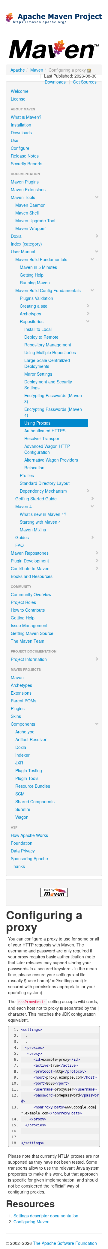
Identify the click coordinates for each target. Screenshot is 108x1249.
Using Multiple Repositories (50, 352)
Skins (16, 716)
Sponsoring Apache (29, 858)
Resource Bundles (32, 786)
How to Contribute (28, 610)
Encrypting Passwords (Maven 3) (53, 398)
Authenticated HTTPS (44, 431)
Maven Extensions (28, 189)
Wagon (21, 817)
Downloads (55, 82)
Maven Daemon (30, 205)
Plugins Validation (36, 298)
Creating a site (33, 306)
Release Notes (25, 156)
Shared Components (35, 801)
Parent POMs (23, 701)
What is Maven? (26, 117)
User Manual (23, 252)
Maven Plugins (25, 182)
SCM (20, 794)
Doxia (16, 236)
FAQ (19, 545)
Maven (36, 70)
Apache (17, 70)
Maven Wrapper (30, 228)
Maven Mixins (33, 530)
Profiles (27, 475)
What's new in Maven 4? (43, 514)
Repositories (32, 321)
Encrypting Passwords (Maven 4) (53, 412)
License (18, 99)
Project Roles (23, 602)
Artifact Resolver (30, 739)
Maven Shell (27, 213)
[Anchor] (59, 1203)
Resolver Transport (42, 438)
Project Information (29, 659)
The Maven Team (27, 641)
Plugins (18, 708)
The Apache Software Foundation (65, 1243)
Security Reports (26, 163)
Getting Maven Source (32, 633)
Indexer (22, 755)
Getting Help (32, 275)
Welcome (19, 91)
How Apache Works (29, 835)
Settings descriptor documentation (46, 1216)
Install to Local (38, 329)
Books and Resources (31, 576)
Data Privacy (23, 851)
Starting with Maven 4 (40, 522)
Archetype (24, 732)
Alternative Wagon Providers (51, 460)
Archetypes (30, 314)
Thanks (18, 866)
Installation (21, 125)
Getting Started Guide (36, 499)
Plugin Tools (26, 778)
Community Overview (31, 594)
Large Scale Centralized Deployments (47, 363)
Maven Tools (23, 197)
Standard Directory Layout (45, 483)
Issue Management (29, 625)
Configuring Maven (32, 1222)
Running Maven (35, 283)
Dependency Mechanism (43, 491)
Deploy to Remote (41, 337)
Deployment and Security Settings (48, 385)
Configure (20, 148)
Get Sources (85, 82)
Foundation (21, 843)
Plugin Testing (28, 770)
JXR (19, 763)
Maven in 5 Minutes (38, 267)
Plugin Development (30, 561)
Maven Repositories (30, 553)
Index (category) (26, 244)
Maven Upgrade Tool (35, 220)
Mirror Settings (38, 374)
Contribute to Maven (30, 568)
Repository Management (47, 345)
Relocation (34, 468)
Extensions (21, 693)
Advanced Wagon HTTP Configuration (47, 449)
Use (14, 140)
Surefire (22, 809)
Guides (22, 537)
